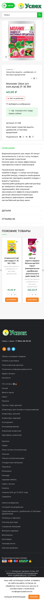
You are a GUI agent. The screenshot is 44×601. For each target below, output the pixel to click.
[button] (11, 300)
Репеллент (7, 471)
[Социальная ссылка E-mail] (20, 136)
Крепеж (5, 441)
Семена (5, 488)
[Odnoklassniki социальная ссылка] (4, 349)
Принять (34, 597)
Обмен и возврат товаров (14, 356)
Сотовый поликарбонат (12, 507)
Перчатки (6, 467)
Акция (5, 388)
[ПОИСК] (39, 15)
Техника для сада (10, 522)
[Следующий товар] (36, 78)
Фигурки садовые (10, 531)
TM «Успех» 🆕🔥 (9, 384)
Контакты (6, 378)
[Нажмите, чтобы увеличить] (6, 56)
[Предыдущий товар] (32, 78)
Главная (9, 69)
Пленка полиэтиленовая (13, 458)
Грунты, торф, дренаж (12, 405)
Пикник (5, 454)
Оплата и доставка (10, 361)
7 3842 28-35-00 (23, 341)
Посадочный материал (12, 462)
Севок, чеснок (8, 484)
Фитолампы (7, 535)
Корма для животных (11, 431)
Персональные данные (12, 365)
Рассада (5, 475)
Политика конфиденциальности (17, 369)
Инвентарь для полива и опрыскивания (20, 409)
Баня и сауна (8, 392)
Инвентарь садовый (11, 418)
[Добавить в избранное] (17, 242)
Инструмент (7, 422)
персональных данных (26, 586)
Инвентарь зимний (11, 414)
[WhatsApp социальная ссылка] (23, 136)
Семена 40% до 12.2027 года (15, 492)
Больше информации (15, 597)
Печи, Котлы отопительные (14, 450)
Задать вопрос (8, 373)
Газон (4, 397)
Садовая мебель (9, 479)
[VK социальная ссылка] (26, 136)
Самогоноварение (10, 503)
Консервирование (10, 426)
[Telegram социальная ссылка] (29, 136)
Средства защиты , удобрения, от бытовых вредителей (21, 73)
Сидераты (6, 496)
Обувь (5, 445)
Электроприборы (10, 548)
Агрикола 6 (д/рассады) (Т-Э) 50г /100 (11, 260)
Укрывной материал (11, 526)
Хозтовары (7, 539)
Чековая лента (8, 543)
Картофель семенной (12, 435)
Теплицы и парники (11, 518)
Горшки (5, 401)
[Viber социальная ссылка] (33, 136)
